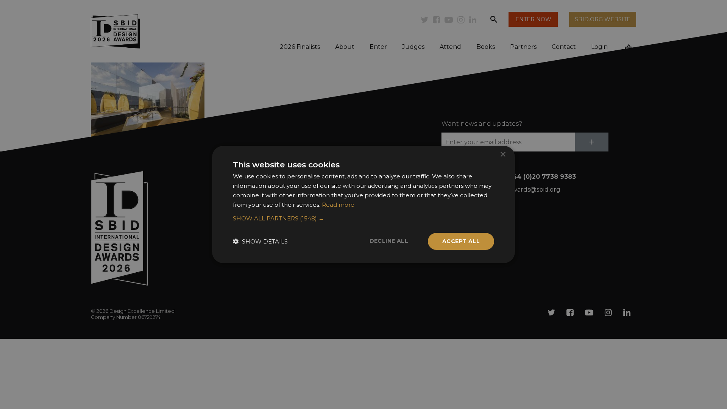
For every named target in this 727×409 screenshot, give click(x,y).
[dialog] (363, 204)
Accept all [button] (461, 241)
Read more (338, 204)
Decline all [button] (389, 240)
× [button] (502, 155)
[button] (363, 218)
